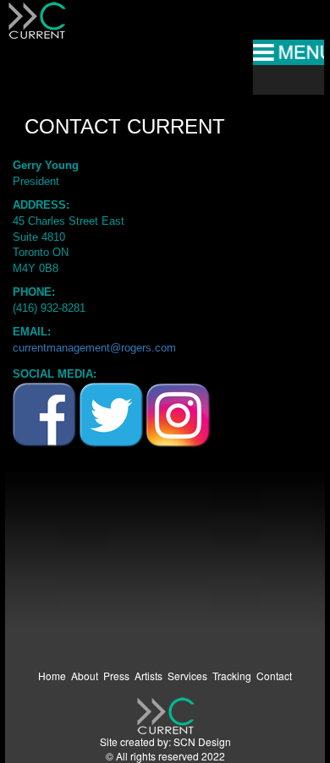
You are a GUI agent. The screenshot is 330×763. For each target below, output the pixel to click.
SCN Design (202, 741)
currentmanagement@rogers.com (94, 347)
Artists (148, 675)
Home (52, 675)
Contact (274, 675)
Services (187, 675)
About (84, 675)
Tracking (231, 675)
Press (116, 675)
